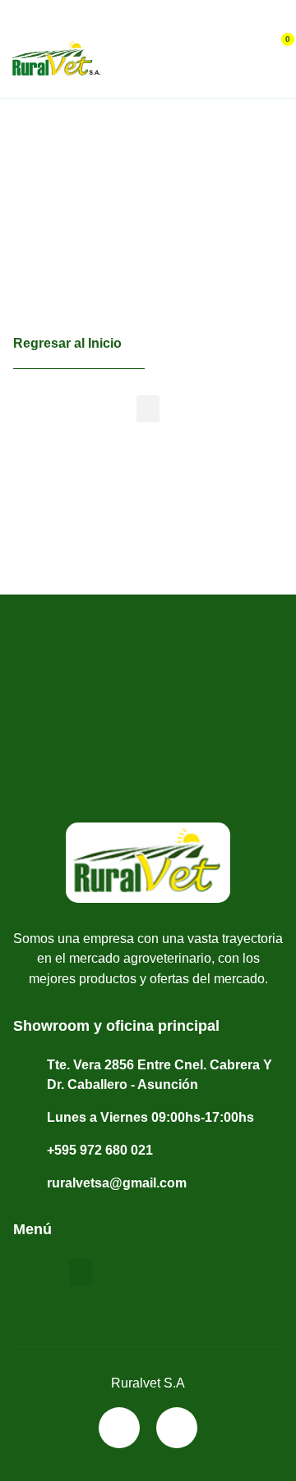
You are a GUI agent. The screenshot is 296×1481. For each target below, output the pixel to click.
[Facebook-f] (119, 1427)
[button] (18, 21)
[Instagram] (176, 1427)
